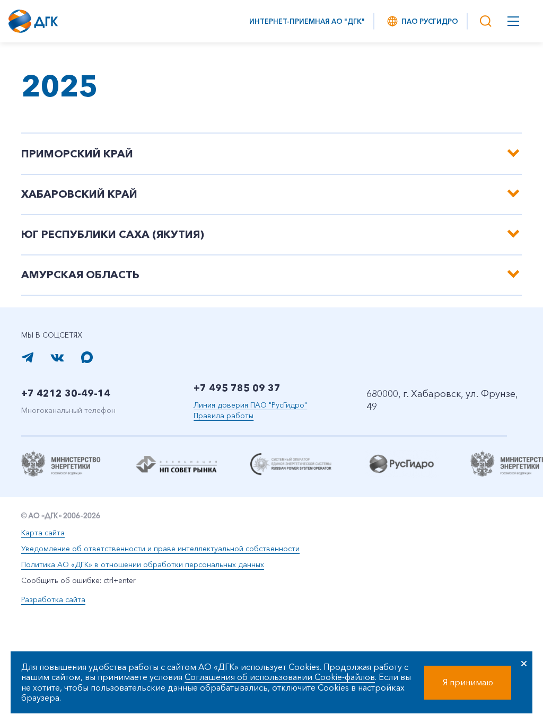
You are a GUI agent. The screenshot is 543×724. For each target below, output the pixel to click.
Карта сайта (43, 532)
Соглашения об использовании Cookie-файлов (280, 677)
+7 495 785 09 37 (237, 388)
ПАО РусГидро (429, 21)
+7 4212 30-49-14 (65, 393)
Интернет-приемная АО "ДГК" (307, 21)
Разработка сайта (53, 599)
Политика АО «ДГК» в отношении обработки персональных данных (142, 564)
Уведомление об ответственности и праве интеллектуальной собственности (160, 548)
